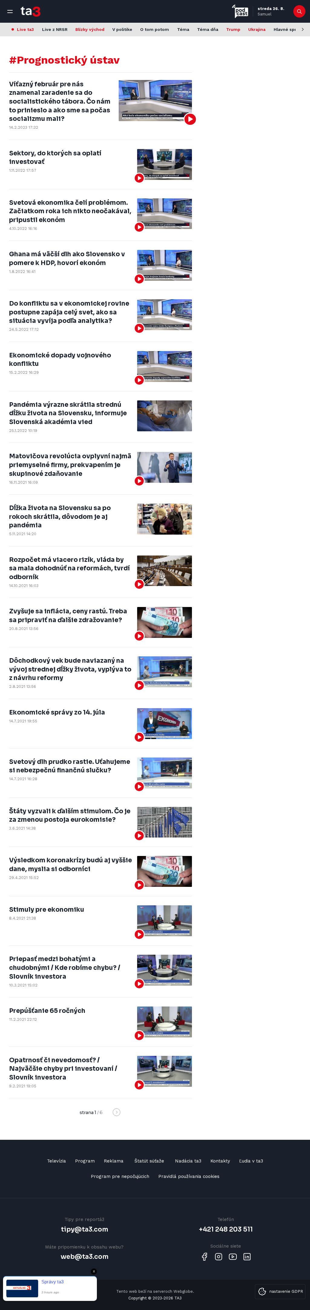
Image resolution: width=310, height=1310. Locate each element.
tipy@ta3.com (84, 1229)
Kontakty (220, 1161)
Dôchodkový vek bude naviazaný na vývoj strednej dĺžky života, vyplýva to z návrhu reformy (70, 669)
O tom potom (154, 29)
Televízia (56, 1161)
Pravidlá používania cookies (188, 1176)
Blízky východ (89, 29)
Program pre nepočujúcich (120, 1176)
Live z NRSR (55, 29)
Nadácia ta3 (188, 1161)
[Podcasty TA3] (240, 11)
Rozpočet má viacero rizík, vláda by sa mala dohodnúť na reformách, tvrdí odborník (69, 568)
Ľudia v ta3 (251, 1161)
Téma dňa (207, 29)
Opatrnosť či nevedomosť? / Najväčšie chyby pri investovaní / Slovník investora (63, 1068)
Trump (233, 29)
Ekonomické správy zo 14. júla (57, 712)
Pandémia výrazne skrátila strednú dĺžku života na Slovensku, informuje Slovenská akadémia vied (68, 413)
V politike (122, 29)
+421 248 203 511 (226, 1229)
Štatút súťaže (149, 1161)
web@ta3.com (84, 1257)
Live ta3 (25, 29)
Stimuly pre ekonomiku (46, 910)
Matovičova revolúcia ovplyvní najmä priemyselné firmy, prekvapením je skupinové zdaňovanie (70, 464)
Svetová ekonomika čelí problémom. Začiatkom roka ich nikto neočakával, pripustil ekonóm (70, 211)
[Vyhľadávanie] (299, 11)
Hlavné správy (289, 29)
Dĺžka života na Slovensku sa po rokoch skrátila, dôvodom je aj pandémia (60, 516)
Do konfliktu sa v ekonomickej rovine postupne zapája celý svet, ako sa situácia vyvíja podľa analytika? (69, 312)
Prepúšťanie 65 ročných (47, 1011)
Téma (183, 29)
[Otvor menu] (10, 11)
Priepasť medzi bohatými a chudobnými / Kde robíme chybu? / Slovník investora (64, 967)
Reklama (114, 1161)
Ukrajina (256, 29)
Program (85, 1161)
